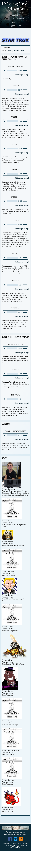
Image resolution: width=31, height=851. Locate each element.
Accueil (15, 15)
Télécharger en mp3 (22, 75)
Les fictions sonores (15, 19)
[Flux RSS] (21, 840)
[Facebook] (10, 840)
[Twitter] (15, 840)
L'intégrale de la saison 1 (16, 50)
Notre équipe (15, 26)
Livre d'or (15, 22)
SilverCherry (22, 834)
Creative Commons (20, 845)
